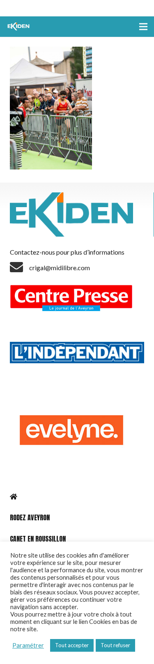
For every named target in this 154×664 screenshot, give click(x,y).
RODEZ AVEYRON (30, 517)
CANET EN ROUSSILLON (38, 539)
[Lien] (19, 27)
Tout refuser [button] (115, 645)
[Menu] (143, 26)
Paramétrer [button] (28, 645)
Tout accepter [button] (72, 645)
